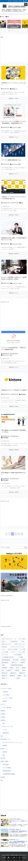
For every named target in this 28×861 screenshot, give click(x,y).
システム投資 (5, 652)
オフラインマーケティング (17, 646)
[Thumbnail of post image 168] (14, 267)
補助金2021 (4, 675)
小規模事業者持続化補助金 (16, 665)
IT (15, 638)
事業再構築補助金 (6, 659)
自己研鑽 (3, 758)
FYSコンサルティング (7, 638)
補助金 (23, 670)
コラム (3, 649)
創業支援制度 (5, 662)
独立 (3, 670)
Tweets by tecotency (6, 626)
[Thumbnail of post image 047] (13, 73)
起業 (25, 675)
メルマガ (5, 729)
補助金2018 (4, 673)
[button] (2, 24)
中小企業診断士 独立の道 (8, 657)
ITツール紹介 (22, 638)
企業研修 (3, 713)
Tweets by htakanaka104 (7, 595)
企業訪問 (3, 717)
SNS (22, 202)
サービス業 (22, 649)
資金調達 (3, 777)
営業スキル (14, 662)
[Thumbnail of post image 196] (13, 463)
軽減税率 (5, 745)
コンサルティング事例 (6, 688)
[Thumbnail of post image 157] (13, 187)
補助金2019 (13, 673)
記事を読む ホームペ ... (14, 292)
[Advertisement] (13, 48)
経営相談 (17, 670)
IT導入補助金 (5, 437)
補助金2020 (22, 673)
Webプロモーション (6, 644)
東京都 (17, 667)
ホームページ (5, 654)
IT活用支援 (23, 394)
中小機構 (21, 657)
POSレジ (4, 641)
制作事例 (23, 659)
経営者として (14, 88)
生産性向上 (9, 670)
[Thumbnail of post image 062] (13, 338)
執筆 (2, 736)
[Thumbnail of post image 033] (13, 228)
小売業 (3, 665)
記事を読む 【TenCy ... (14, 98)
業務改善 (24, 667)
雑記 (2, 780)
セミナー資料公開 (7, 707)
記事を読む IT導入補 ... (14, 449)
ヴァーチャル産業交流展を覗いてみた (11, 160)
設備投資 (19, 675)
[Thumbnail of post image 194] (13, 112)
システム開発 (6, 694)
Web (23, 641)
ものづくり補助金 (7, 767)
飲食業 (18, 678)
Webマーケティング (19, 644)
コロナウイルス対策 (12, 649)
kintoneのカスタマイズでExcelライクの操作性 (14, 390)
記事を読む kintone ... (14, 406)
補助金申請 (12, 675)
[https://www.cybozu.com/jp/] (13, 381)
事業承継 (3, 710)
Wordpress (4, 646)
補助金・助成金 (4, 761)
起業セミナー (5, 678)
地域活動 (5, 751)
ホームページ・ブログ (17, 243)
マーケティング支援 (16, 127)
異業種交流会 (6, 732)
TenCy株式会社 (14, 641)
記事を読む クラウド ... (14, 137)
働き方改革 (15, 659)
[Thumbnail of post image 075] (13, 151)
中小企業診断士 (18, 654)
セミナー (13, 652)
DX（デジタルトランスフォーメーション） (13, 742)
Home (2, 16)
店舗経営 (11, 667)
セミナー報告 (22, 652)
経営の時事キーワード (6, 739)
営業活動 (22, 662)
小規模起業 (4, 667)
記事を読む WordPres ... (14, 253)
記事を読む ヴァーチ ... (14, 173)
